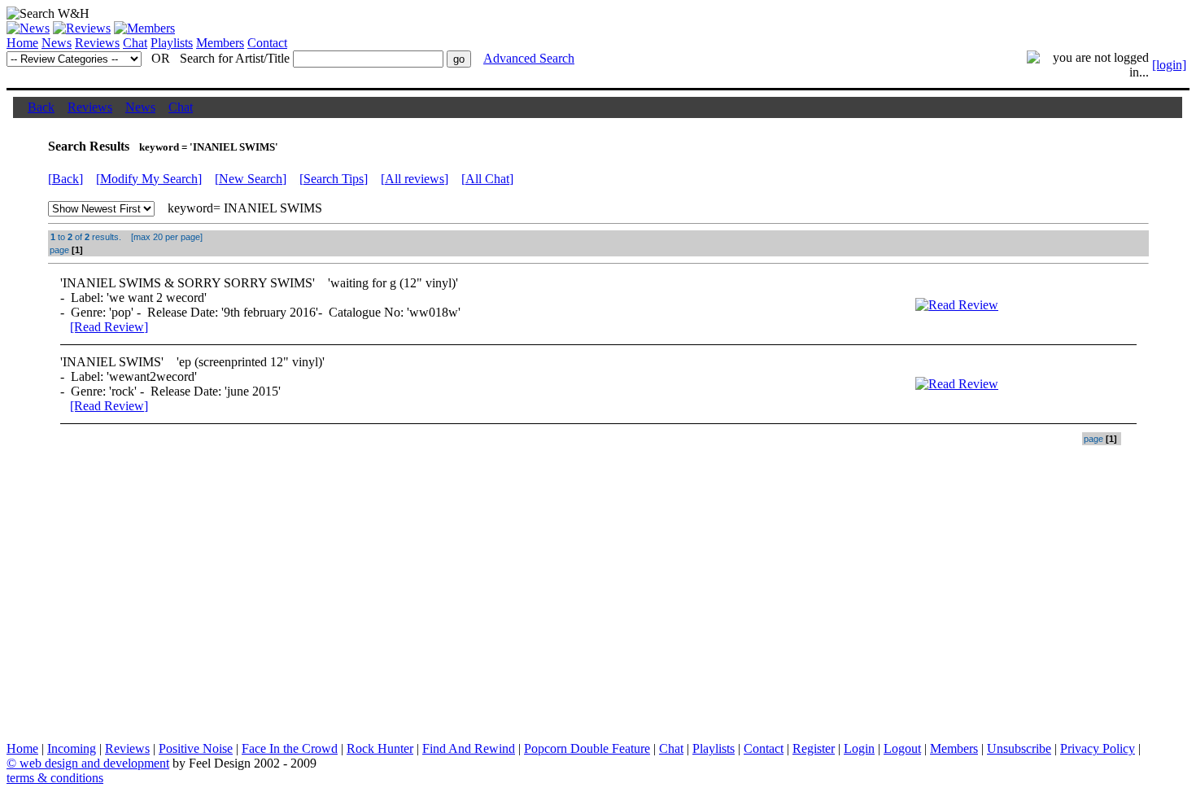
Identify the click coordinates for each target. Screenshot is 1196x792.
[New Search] (250, 179)
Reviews (97, 43)
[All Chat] (487, 179)
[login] (1169, 65)
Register (813, 748)
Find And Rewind (468, 748)
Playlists (172, 43)
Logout (902, 748)
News (56, 43)
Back (41, 107)
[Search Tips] (333, 179)
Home (22, 43)
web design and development (94, 763)
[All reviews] (414, 179)
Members (220, 43)
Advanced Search (528, 58)
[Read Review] (109, 327)
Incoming (71, 748)
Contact (267, 43)
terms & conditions (55, 778)
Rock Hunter (380, 748)
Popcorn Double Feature (587, 748)
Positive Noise (196, 748)
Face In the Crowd (290, 748)
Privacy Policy (1097, 748)
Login (859, 748)
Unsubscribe (1019, 748)
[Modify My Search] (149, 179)
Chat (135, 43)
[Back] (65, 179)
